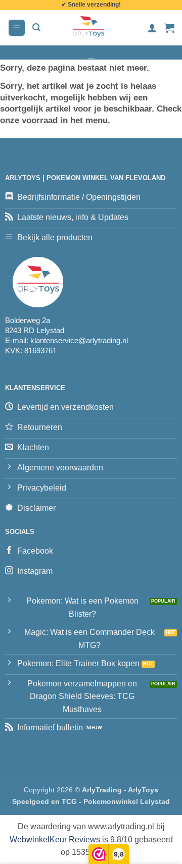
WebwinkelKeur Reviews (55, 839)
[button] (17, 28)
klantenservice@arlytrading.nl (79, 340)
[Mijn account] (152, 28)
